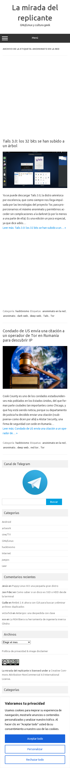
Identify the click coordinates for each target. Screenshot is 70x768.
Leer (4, 565)
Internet (6, 553)
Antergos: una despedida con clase (35, 613)
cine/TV (6, 534)
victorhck (7, 613)
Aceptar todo (35, 738)
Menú (35, 37)
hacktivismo (22, 311)
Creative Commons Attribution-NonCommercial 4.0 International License (34, 674)
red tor (34, 447)
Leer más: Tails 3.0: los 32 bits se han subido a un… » (34, 227)
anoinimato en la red (54, 311)
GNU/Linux (8, 540)
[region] (35, 732)
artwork (6, 528)
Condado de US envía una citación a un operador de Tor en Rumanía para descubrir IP (33, 335)
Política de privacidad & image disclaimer (25, 651)
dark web (22, 315)
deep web (35, 315)
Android (6, 521)
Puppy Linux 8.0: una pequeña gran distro (35, 585)
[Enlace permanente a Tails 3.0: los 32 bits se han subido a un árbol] (35, 187)
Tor (52, 315)
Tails (45, 315)
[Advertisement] (35, 100)
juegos (5, 559)
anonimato (9, 315)
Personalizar (35, 749)
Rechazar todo (35, 759)
